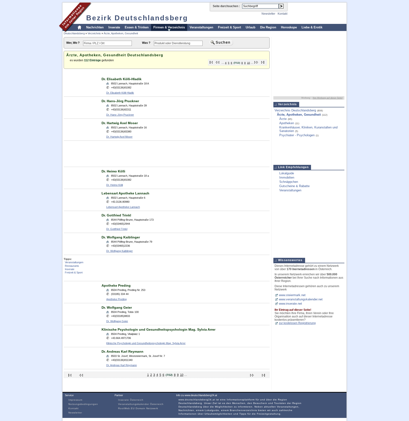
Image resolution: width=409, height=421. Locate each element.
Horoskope (289, 27)
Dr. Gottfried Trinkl (116, 215)
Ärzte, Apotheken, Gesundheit (121, 33)
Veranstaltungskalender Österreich (141, 404)
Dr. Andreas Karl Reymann (122, 351)
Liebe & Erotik (312, 27)
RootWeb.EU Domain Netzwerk (138, 408)
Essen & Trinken (137, 27)
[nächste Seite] (256, 61)
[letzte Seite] (263, 61)
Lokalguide (286, 173)
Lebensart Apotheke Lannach (125, 193)
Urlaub (250, 27)
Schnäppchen (288, 182)
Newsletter (268, 13)
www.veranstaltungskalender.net (301, 299)
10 (248, 62)
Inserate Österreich (130, 400)
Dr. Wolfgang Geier (117, 307)
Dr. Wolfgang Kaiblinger (121, 237)
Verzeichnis (94, 33)
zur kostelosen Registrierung (297, 323)
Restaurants (72, 265)
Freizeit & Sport (229, 27)
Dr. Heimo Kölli (113, 171)
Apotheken (286, 123)
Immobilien (286, 177)
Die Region (268, 27)
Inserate (114, 27)
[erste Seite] (211, 61)
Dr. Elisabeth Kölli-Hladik (122, 79)
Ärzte (283, 119)
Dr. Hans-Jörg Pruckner (120, 101)
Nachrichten (95, 27)
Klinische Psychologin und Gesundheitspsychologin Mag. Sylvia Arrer (158, 329)
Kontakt (282, 13)
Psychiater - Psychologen (297, 135)
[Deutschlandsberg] (75, 31)
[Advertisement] (150, 73)
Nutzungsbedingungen (83, 404)
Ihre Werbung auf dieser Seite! (328, 98)
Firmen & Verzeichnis (169, 27)
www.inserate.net (290, 303)
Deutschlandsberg (74, 33)
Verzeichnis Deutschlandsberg (295, 110)
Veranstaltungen (201, 27)
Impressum (75, 400)
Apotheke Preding (116, 285)
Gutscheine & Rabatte (294, 186)
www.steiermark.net (292, 295)
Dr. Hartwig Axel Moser (120, 123)
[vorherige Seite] (218, 61)
